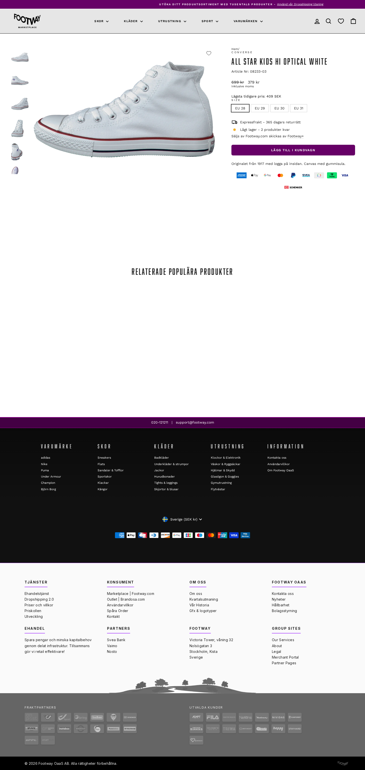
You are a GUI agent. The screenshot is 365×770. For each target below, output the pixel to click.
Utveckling (34, 616)
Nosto (112, 651)
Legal (276, 651)
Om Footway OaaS (280, 470)
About (277, 646)
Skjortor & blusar (166, 489)
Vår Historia (199, 605)
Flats (101, 464)
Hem (234, 49)
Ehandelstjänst (37, 593)
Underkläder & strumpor (171, 464)
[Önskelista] (341, 21)
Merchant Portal (285, 657)
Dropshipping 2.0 (39, 599)
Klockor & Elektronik (226, 457)
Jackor (159, 470)
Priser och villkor (39, 605)
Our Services (283, 640)
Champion (48, 482)
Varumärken (246, 21)
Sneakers (104, 457)
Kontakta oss (276, 457)
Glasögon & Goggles (225, 476)
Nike (44, 464)
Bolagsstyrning (284, 611)
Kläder (131, 21)
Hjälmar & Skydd (223, 470)
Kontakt (113, 616)
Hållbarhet (280, 605)
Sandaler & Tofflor (111, 470)
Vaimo (112, 646)
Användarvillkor (278, 464)
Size (236, 100)
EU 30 (279, 108)
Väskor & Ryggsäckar (225, 464)
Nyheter (279, 599)
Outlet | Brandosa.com (126, 599)
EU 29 (260, 108)
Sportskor (105, 476)
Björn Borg (48, 489)
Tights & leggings (166, 482)
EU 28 (240, 108)
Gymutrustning (221, 482)
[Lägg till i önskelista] (209, 53)
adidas (45, 457)
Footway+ (296, 136)
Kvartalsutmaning (203, 599)
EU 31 (298, 108)
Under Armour (51, 476)
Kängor (103, 489)
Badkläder (161, 457)
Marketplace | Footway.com (130, 593)
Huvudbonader (164, 476)
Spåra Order (117, 611)
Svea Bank (116, 640)
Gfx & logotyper (203, 611)
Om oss (195, 593)
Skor (99, 21)
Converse (242, 52)
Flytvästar (218, 489)
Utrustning (170, 21)
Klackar (103, 482)
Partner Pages (284, 663)
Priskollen (33, 611)
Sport (208, 21)
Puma (45, 470)
